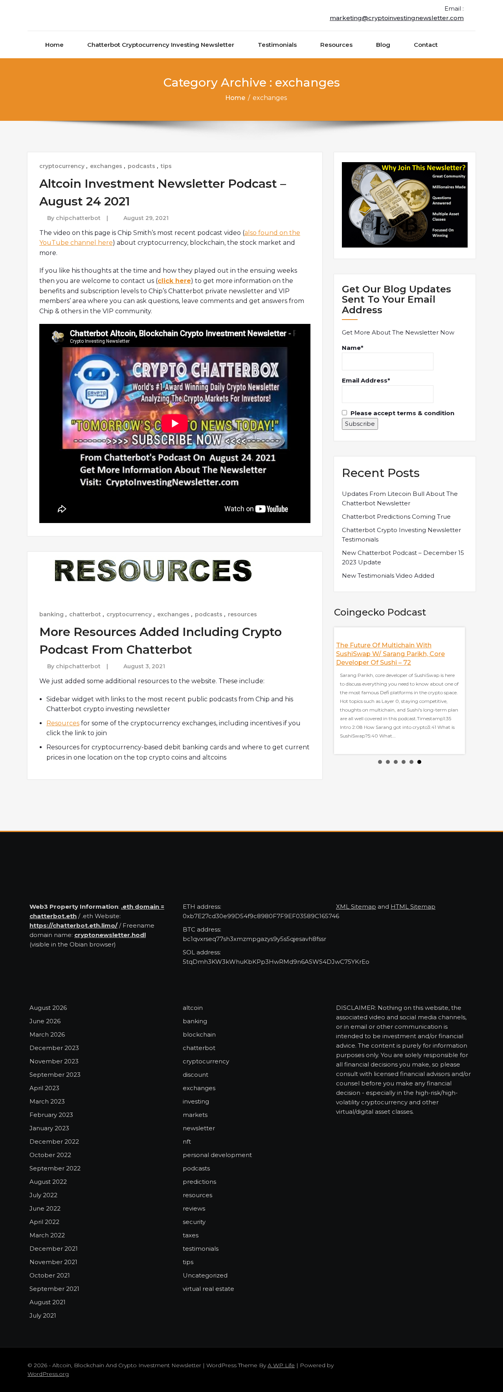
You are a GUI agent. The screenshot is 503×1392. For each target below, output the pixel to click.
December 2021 (53, 1248)
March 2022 (47, 1235)
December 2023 (54, 1048)
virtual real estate (208, 1288)
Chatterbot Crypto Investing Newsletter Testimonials (401, 534)
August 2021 (47, 1302)
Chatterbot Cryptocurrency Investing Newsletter (160, 44)
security (194, 1222)
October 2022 (50, 1155)
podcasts (141, 166)
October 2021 (49, 1275)
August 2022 (48, 1181)
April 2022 (44, 1222)
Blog (383, 44)
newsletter (199, 1128)
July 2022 (43, 1195)
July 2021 (42, 1315)
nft (187, 1141)
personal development (217, 1155)
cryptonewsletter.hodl (110, 935)
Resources (336, 44)
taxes (190, 1235)
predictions (199, 1181)
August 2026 (48, 1007)
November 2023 (54, 1061)
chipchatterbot (78, 218)
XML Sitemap (356, 906)
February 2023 (51, 1114)
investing (196, 1101)
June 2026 (45, 1021)
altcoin (193, 1007)
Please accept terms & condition (401, 413)
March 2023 (47, 1101)
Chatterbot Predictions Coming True (396, 516)
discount (195, 1074)
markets (195, 1114)
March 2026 (47, 1034)
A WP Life (281, 1365)
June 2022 (45, 1208)
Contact (426, 44)
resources (242, 614)
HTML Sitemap (413, 906)
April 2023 (44, 1088)
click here (174, 281)
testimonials (200, 1248)
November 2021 (53, 1262)
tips (166, 166)
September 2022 (55, 1168)
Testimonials (277, 44)
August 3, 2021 (144, 666)
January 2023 (49, 1128)
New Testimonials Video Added (388, 575)
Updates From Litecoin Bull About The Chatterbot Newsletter (400, 498)
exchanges (106, 166)
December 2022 (54, 1141)
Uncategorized (205, 1275)
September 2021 (54, 1288)
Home (54, 44)
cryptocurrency (61, 166)
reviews (194, 1208)
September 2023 (55, 1074)
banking (51, 614)
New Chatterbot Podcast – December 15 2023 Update (403, 557)
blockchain (199, 1034)
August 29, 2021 (146, 218)
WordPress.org (48, 1373)
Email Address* (366, 380)
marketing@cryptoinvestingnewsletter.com (397, 18)
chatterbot (85, 614)
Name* (352, 347)
